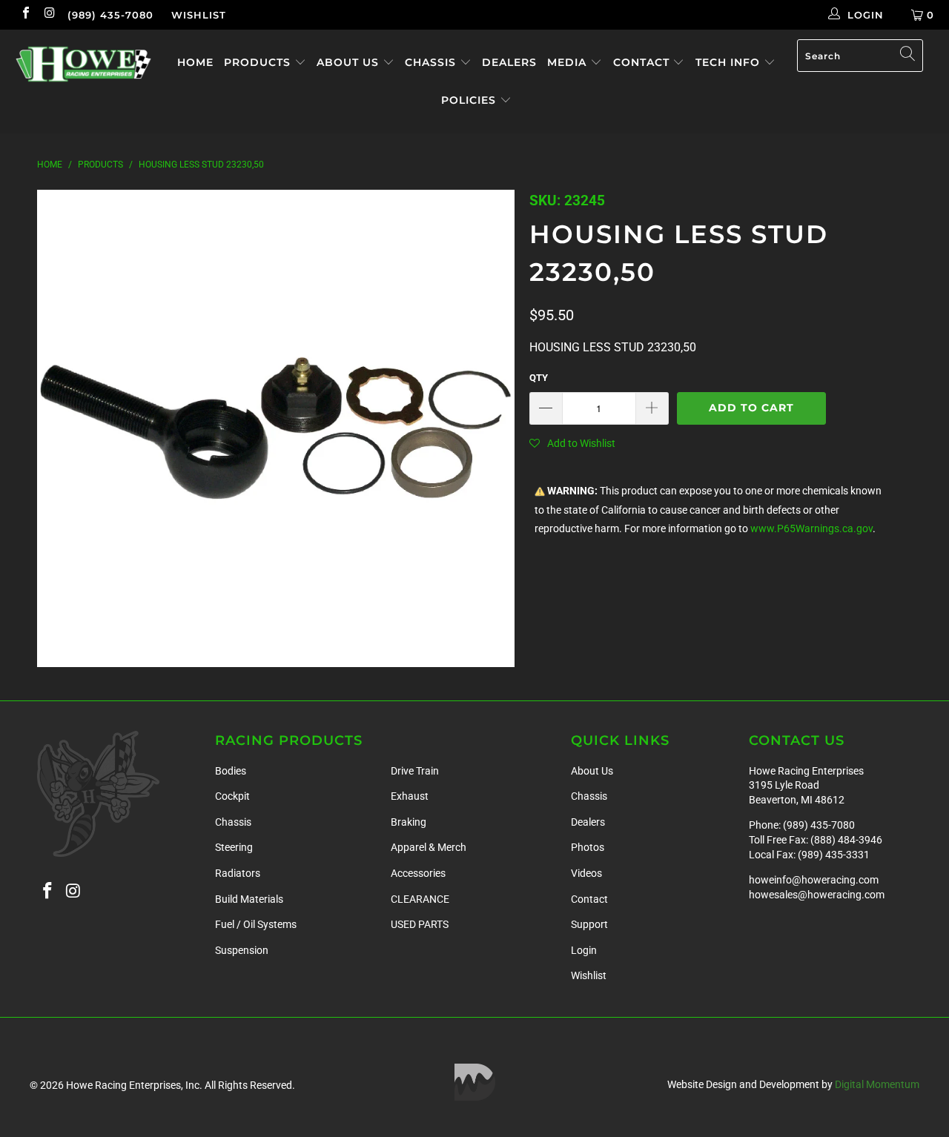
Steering (234, 847)
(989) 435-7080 (110, 15)
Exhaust (410, 796)
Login (584, 950)
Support (589, 924)
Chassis (432, 62)
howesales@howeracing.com (816, 895)
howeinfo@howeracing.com (814, 880)
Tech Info (729, 62)
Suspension (241, 950)
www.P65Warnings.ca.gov (811, 529)
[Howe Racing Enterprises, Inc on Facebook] (25, 14)
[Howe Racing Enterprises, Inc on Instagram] (49, 14)
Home (195, 62)
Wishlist (198, 15)
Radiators (237, 873)
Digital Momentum (877, 1084)
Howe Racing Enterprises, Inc (132, 1085)
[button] (572, 443)
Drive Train (415, 771)
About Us (350, 62)
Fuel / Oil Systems (256, 924)
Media (568, 62)
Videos (586, 873)
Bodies (230, 771)
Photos (587, 847)
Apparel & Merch (428, 847)
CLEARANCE (420, 899)
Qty (538, 377)
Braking (408, 822)
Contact (643, 62)
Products (259, 62)
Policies (470, 100)
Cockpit (232, 796)
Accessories (418, 873)
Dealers (509, 62)
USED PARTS (420, 924)
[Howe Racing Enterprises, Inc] (83, 64)
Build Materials (249, 899)
